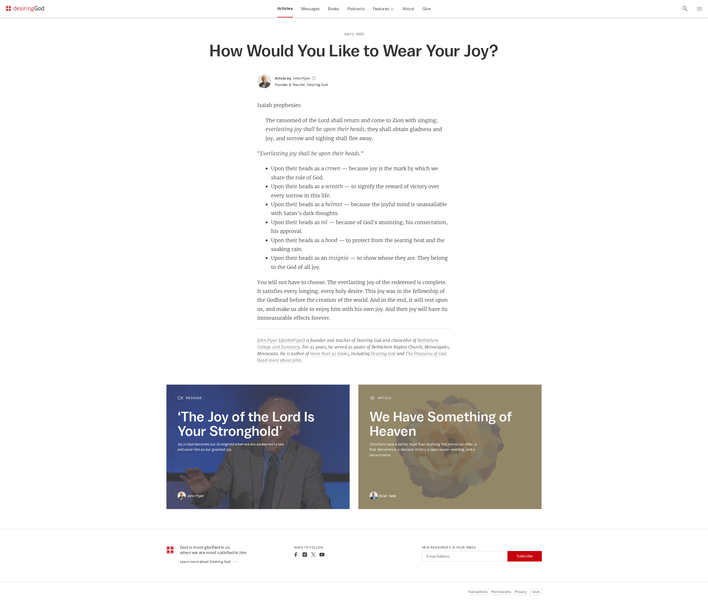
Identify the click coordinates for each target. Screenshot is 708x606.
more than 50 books (329, 353)
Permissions (501, 591)
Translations (478, 591)
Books (333, 8)
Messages (310, 8)
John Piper (267, 340)
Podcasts (356, 8)
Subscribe (525, 556)
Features (381, 8)
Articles (285, 8)
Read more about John (279, 360)
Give (427, 8)
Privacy (521, 591)
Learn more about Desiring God (205, 561)
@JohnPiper (291, 340)
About (408, 8)
